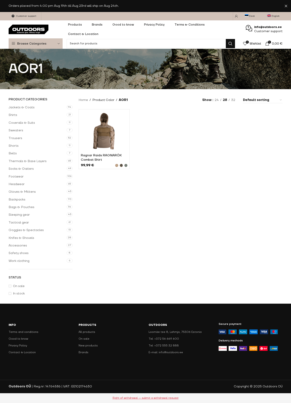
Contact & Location (22, 352)
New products (88, 345)
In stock (19, 293)
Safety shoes (19, 253)
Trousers (15, 138)
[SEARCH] (230, 43)
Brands (83, 352)
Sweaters (16, 130)
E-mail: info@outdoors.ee (166, 352)
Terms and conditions (23, 332)
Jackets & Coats (22, 107)
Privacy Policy (18, 345)
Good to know (18, 339)
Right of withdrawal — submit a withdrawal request (146, 398)
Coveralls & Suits (22, 123)
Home (83, 100)
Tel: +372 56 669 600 (164, 339)
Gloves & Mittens (22, 192)
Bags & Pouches (21, 207)
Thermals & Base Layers (28, 161)
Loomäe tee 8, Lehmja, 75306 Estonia (175, 332)
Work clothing (19, 261)
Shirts (13, 115)
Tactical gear (19, 222)
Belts (13, 153)
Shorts (14, 146)
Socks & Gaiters (21, 169)
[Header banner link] (145, 6)
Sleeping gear (19, 215)
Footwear (16, 177)
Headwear (17, 184)
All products (87, 332)
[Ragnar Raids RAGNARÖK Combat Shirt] (104, 131)
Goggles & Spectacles (26, 230)
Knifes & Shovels (21, 238)
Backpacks (17, 200)
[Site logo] (29, 29)
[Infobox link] (264, 29)
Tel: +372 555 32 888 (164, 345)
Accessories (18, 245)
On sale (19, 286)
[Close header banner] (286, 6)
